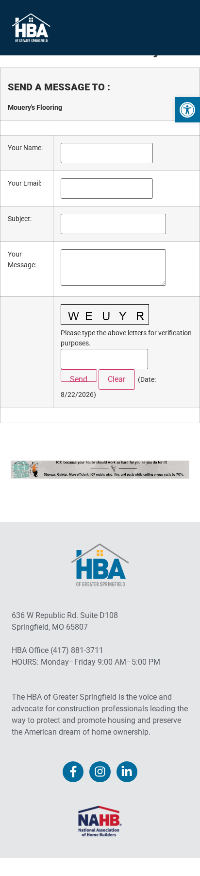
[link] (187, 109)
